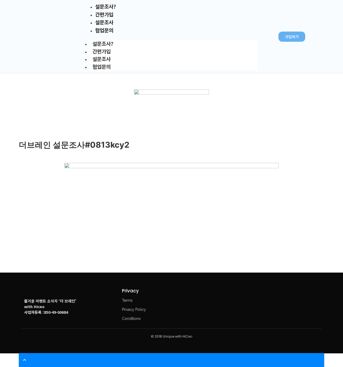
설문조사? (102, 43)
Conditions (131, 318)
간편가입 (101, 51)
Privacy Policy (134, 309)
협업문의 (101, 66)
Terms (127, 300)
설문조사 (101, 58)
